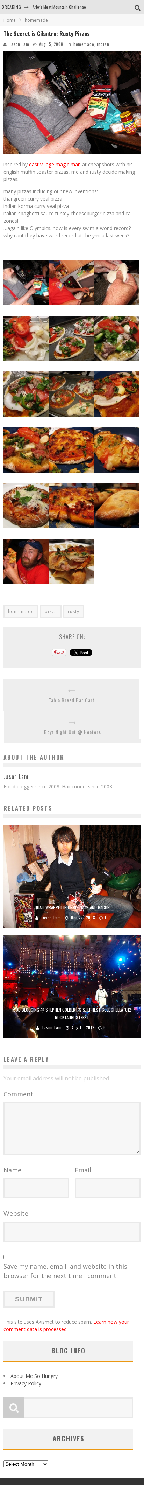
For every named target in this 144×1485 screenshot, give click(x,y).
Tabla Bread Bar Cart (72, 700)
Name (12, 1170)
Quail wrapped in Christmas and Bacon (72, 907)
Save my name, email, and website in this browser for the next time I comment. (65, 1271)
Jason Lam (19, 44)
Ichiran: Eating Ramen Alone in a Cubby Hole (70, 9)
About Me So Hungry (34, 1376)
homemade (83, 44)
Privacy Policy (25, 1383)
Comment (18, 1094)
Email (83, 1170)
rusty (73, 611)
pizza (51, 611)
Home (9, 20)
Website (15, 1213)
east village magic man (55, 164)
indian (103, 44)
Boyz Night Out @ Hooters (72, 731)
